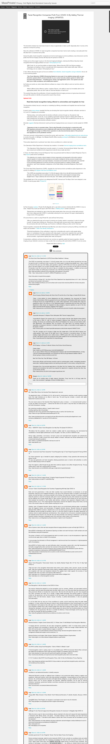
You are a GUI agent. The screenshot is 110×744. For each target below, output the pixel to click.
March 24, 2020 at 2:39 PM (38, 449)
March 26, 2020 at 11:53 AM (39, 692)
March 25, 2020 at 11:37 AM (39, 486)
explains (35, 207)
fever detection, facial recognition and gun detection (67, 72)
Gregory (35, 376)
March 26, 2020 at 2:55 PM (38, 708)
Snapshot (31, 7)
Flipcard (8, 7)
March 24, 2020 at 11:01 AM (39, 256)
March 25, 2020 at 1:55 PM (42, 292)
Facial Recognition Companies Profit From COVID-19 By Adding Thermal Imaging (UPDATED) (55, 16)
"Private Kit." (43, 181)
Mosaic (20, 7)
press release (35, 110)
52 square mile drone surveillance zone (45, 170)
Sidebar (25, 7)
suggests (31, 123)
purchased (65, 137)
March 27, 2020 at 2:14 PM (42, 343)
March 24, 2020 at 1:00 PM (38, 389)
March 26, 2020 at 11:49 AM (39, 670)
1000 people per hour (55, 62)
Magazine (14, 7)
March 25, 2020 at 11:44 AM (39, 525)
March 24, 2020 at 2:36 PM (38, 425)
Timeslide (37, 7)
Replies (32, 289)
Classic (3, 7)
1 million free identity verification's (44, 228)
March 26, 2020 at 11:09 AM (39, 583)
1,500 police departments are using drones (76, 135)
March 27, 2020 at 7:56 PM (44, 376)
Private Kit (57, 203)
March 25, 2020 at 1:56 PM (42, 313)
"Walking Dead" (60, 208)
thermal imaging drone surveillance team (75, 145)
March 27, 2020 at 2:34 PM (38, 732)
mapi (63, 243)
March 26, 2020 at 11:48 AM (39, 620)
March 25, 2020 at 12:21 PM (39, 560)
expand (28, 154)
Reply (29, 286)
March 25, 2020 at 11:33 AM (39, 475)
